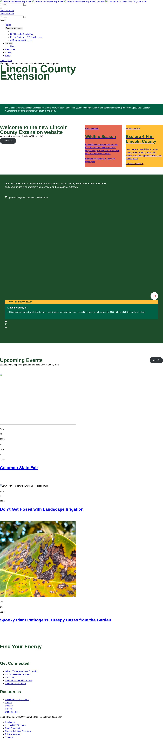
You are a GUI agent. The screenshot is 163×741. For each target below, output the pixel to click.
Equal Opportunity (13, 728)
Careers (8, 709)
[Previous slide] (6, 321)
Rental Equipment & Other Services (26, 37)
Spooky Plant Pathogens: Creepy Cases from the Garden (55, 620)
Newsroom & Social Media (17, 700)
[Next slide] (6, 327)
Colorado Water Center (15, 683)
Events (8, 52)
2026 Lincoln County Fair (21, 34)
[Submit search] (25, 5)
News (12, 46)
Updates (9, 43)
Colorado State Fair (19, 467)
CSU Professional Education (18, 674)
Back (3, 20)
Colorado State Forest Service (18, 680)
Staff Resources (12, 712)
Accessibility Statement (15, 725)
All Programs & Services (21, 40)
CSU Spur (9, 677)
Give (10, 61)
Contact (3, 61)
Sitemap (9, 737)
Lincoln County (7, 11)
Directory (9, 706)
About (7, 55)
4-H (11, 31)
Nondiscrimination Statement (18, 731)
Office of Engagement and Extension (21, 671)
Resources (10, 49)
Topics (8, 25)
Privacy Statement (13, 734)
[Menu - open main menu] (1, 8)
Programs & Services (14, 28)
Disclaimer (10, 722)
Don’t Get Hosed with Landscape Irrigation (42, 509)
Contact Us (8, 141)
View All (156, 360)
